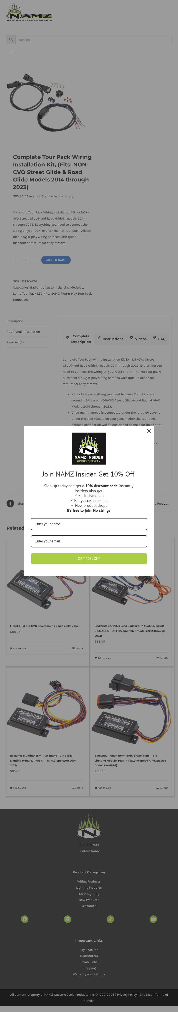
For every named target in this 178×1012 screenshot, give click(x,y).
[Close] (149, 431)
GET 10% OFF (89, 559)
